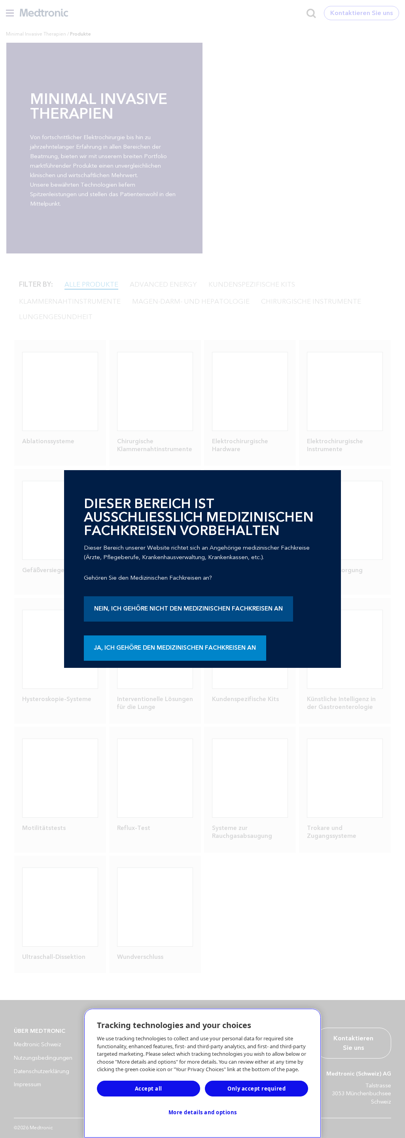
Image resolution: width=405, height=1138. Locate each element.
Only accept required (256, 1088)
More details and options (202, 1112)
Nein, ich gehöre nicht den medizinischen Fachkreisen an (188, 608)
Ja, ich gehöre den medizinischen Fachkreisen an (175, 648)
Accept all (148, 1088)
